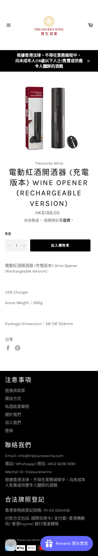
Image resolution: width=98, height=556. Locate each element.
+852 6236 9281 (61, 463)
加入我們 (13, 422)
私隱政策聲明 (17, 406)
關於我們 (13, 414)
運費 (66, 220)
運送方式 (13, 398)
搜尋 (9, 430)
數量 (8, 234)
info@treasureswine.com (41, 455)
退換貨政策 (15, 390)
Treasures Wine (28, 540)
